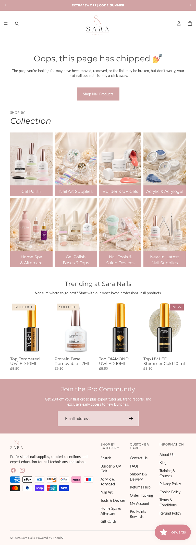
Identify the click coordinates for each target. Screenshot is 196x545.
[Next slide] (91, 328)
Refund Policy (170, 513)
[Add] (133, 346)
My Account (139, 503)
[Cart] (189, 23)
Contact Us (139, 457)
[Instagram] (22, 470)
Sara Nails (28, 538)
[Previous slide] (60, 328)
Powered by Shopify (49, 538)
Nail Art (107, 492)
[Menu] (6, 23)
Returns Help (140, 487)
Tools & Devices (113, 500)
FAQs (134, 466)
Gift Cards (108, 521)
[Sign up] (131, 418)
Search (106, 457)
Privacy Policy (170, 484)
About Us (167, 454)
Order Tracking (141, 495)
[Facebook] (13, 470)
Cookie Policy (170, 492)
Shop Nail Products (98, 94)
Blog (163, 462)
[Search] (16, 23)
